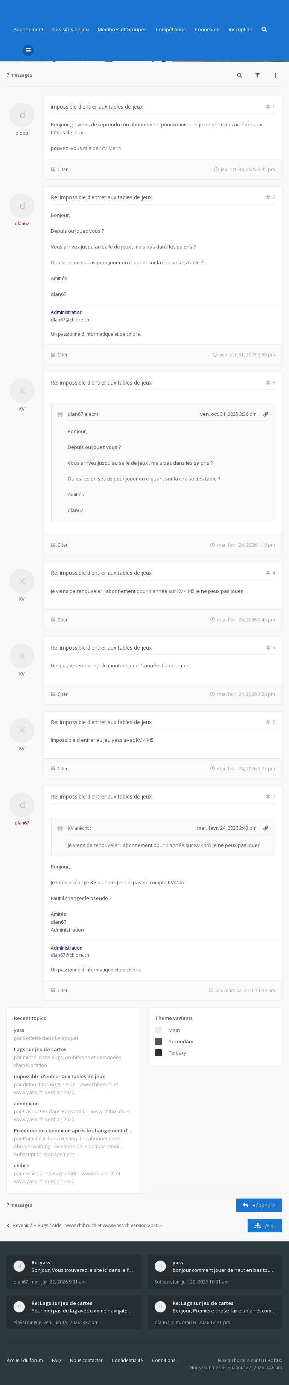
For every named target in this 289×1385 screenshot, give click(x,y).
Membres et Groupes (122, 29)
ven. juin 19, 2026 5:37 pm (71, 1322)
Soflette (163, 1282)
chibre (21, 1165)
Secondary (181, 1041)
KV (21, 409)
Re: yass (41, 1262)
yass (19, 1030)
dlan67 (22, 223)
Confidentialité (127, 1360)
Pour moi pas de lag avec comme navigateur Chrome (83, 1310)
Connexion (207, 29)
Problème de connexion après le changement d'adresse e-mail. (74, 1130)
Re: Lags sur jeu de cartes (62, 1303)
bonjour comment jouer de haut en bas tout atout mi (224, 1270)
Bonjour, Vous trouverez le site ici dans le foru (83, 1270)
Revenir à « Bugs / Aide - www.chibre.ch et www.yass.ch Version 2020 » (87, 1225)
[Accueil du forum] (12, 9)
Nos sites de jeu (70, 29)
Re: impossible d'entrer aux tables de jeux (101, 197)
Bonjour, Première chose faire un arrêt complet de (224, 1310)
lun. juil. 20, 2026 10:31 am (201, 1282)
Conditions (163, 1360)
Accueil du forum (25, 1360)
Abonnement (28, 29)
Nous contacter (86, 1360)
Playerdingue (27, 1322)
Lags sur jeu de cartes (40, 1049)
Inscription (240, 29)
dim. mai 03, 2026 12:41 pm (201, 1322)
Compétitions (171, 29)
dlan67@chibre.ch (70, 320)
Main (174, 1030)
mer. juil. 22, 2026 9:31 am (58, 1282)
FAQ (56, 1360)
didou (21, 133)
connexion (26, 1103)
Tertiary (177, 1052)
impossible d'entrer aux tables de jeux (97, 106)
